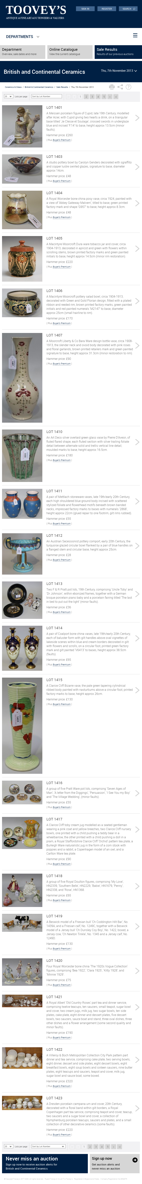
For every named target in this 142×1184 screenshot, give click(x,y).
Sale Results (62, 87)
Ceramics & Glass (13, 87)
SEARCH (129, 8)
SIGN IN (85, 8)
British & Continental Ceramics (39, 87)
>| (116, 96)
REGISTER (107, 8)
